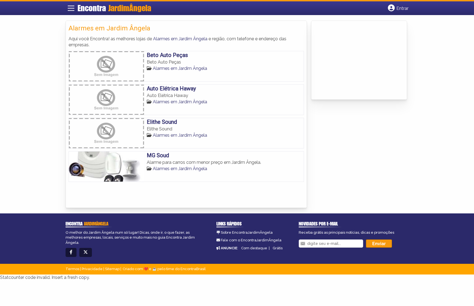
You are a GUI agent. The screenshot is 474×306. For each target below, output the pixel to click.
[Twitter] (85, 252)
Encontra (114, 8)
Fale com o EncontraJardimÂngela (251, 240)
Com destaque (254, 248)
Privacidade (92, 269)
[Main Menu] (71, 8)
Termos (72, 269)
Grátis (278, 248)
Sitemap (112, 269)
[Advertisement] (355, 60)
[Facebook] (71, 252)
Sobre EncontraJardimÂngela (247, 232)
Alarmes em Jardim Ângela (180, 38)
